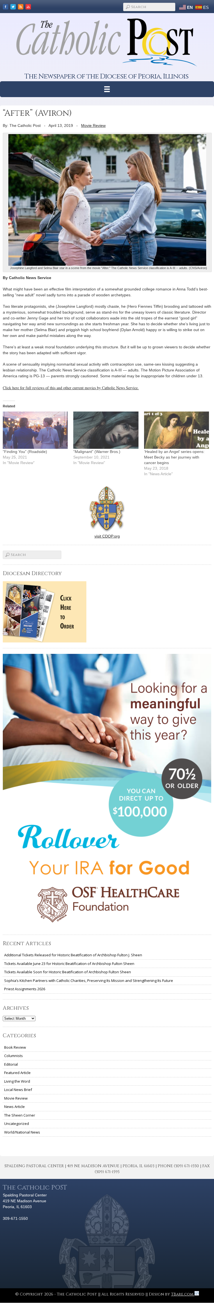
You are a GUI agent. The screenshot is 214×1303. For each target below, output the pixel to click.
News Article (14, 1106)
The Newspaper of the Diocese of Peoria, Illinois (106, 76)
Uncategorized (16, 1123)
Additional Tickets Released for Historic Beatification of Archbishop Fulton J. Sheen (73, 954)
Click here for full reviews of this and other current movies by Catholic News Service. (71, 387)
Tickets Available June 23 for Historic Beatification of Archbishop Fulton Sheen (69, 963)
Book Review (15, 1047)
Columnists (13, 1055)
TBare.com (182, 1294)
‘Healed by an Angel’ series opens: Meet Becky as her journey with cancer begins (174, 457)
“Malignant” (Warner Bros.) (96, 451)
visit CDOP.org (107, 536)
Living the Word (17, 1081)
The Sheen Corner (19, 1115)
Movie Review (93, 125)
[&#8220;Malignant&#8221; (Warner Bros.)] (105, 430)
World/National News (22, 1132)
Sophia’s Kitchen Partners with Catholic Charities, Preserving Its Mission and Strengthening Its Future (88, 980)
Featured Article (17, 1072)
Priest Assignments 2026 (24, 988)
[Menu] (107, 89)
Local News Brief (18, 1089)
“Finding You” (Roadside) (25, 451)
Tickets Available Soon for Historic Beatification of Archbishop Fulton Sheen (67, 971)
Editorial (11, 1064)
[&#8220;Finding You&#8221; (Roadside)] (35, 430)
